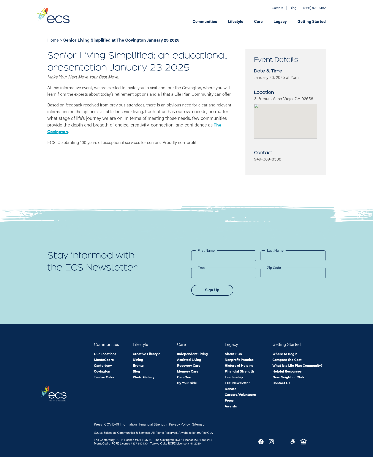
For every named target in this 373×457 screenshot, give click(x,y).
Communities (106, 344)
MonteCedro (104, 359)
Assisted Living (189, 359)
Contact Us (281, 382)
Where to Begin (284, 353)
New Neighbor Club (288, 376)
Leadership (234, 376)
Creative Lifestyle (146, 353)
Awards (231, 406)
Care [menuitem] (258, 21)
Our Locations (105, 353)
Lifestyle (140, 344)
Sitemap (198, 424)
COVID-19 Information (120, 424)
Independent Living (192, 353)
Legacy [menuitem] (280, 21)
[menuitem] (215, 21)
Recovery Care (188, 365)
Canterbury (103, 365)
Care (181, 344)
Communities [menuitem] (205, 21)
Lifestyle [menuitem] (235, 21)
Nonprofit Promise (239, 359)
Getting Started (286, 344)
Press (229, 400)
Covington (102, 371)
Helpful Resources (287, 371)
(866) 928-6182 (314, 7)
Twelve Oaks (104, 376)
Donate (230, 388)
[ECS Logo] (65, 21)
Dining (138, 359)
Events (138, 365)
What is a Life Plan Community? (297, 365)
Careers (277, 7)
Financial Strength (239, 371)
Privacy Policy (179, 424)
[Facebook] (261, 441)
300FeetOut (204, 432)
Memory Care (187, 371)
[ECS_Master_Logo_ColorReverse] (53, 394)
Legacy (231, 344)
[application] (209, 21)
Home (53, 40)
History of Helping (239, 365)
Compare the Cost (287, 359)
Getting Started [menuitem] (311, 21)
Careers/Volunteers (240, 394)
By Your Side (187, 382)
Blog (293, 7)
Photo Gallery (143, 376)
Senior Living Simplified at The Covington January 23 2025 (121, 40)
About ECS (233, 353)
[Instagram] (271, 441)
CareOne (184, 376)
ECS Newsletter (237, 382)
